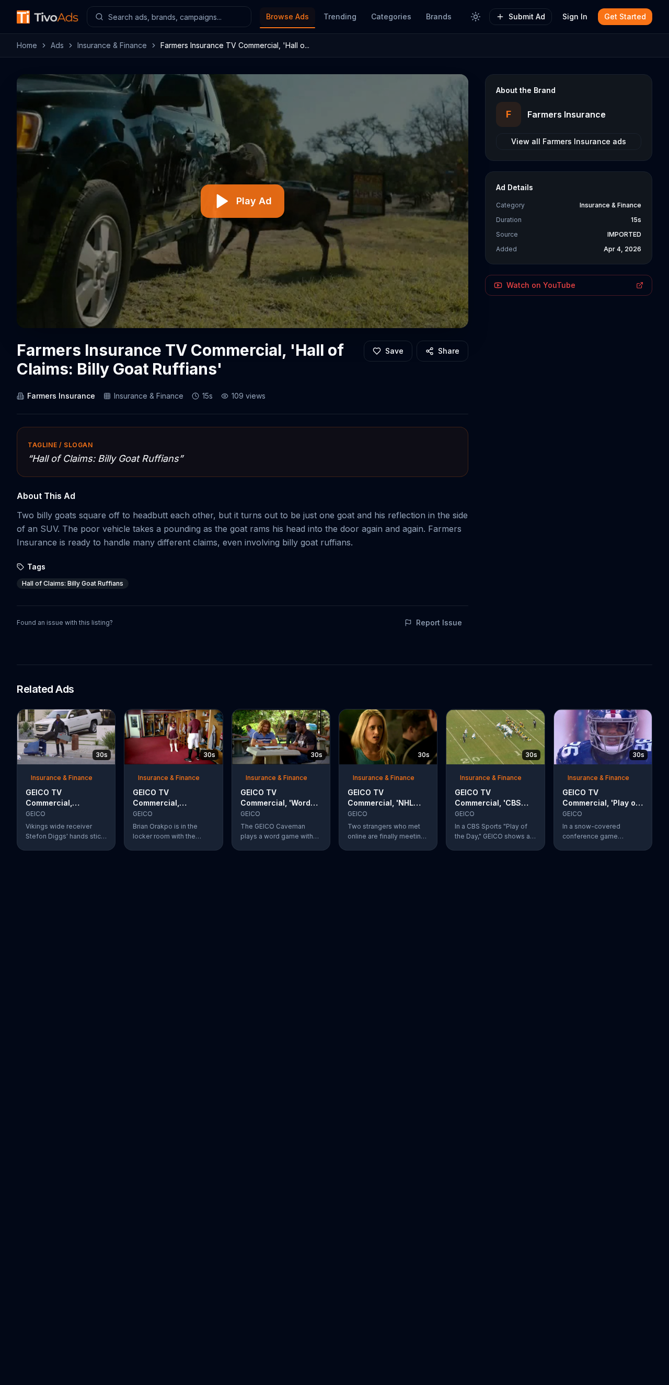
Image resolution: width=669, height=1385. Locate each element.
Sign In (574, 16)
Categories (391, 16)
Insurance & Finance (112, 45)
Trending (340, 16)
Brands (439, 16)
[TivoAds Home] (47, 17)
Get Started (625, 16)
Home (27, 45)
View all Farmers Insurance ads (568, 141)
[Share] (104, 720)
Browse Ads (287, 16)
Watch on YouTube (540, 285)
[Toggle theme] (475, 16)
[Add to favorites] (88, 720)
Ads (57, 45)
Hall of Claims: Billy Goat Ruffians (72, 583)
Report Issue (439, 622)
